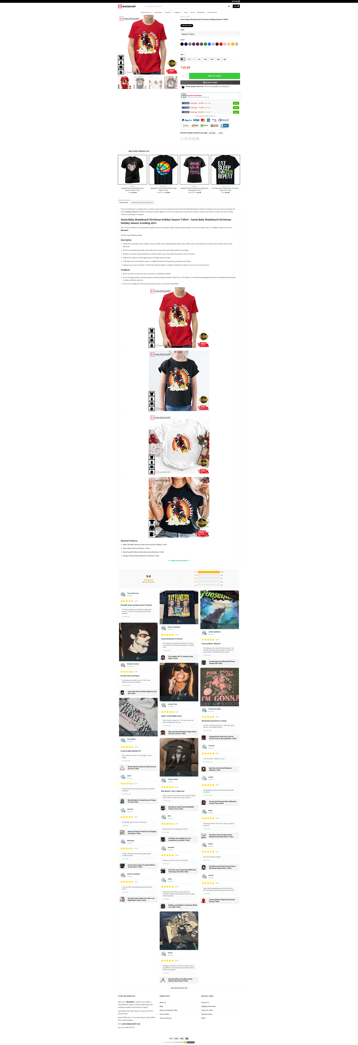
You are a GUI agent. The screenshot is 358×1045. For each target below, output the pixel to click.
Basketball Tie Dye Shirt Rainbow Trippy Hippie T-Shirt (163, 189)
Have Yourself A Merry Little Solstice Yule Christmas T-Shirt (143, 552)
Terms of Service (165, 1018)
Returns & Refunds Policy (168, 1010)
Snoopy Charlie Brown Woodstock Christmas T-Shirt (141, 556)
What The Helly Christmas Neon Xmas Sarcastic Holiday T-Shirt (145, 544)
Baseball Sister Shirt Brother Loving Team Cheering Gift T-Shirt (194, 189)
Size (182, 54)
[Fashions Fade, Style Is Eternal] (127, 6)
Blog (161, 1006)
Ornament (201, 12)
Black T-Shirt (185, 17)
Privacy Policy (164, 1014)
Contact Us (205, 1002)
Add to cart (214, 76)
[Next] (174, 45)
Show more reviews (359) (179, 988)
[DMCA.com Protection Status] (189, 1042)
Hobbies (177, 12)
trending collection (131, 212)
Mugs (193, 12)
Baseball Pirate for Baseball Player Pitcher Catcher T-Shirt (132, 189)
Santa (221, 133)
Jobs (185, 12)
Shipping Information (208, 1006)
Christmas (212, 133)
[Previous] (121, 45)
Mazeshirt (124, 230)
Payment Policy (206, 1014)
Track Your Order (207, 1010)
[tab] (123, 202)
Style (182, 30)
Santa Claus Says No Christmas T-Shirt (136, 548)
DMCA (203, 1018)
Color (182, 40)
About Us (163, 1002)
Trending (158, 12)
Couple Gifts (212, 12)
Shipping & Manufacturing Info (142, 202)
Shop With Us (146, 12)
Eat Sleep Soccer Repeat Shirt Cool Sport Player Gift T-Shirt (225, 189)
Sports (168, 12)
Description (123, 202)
